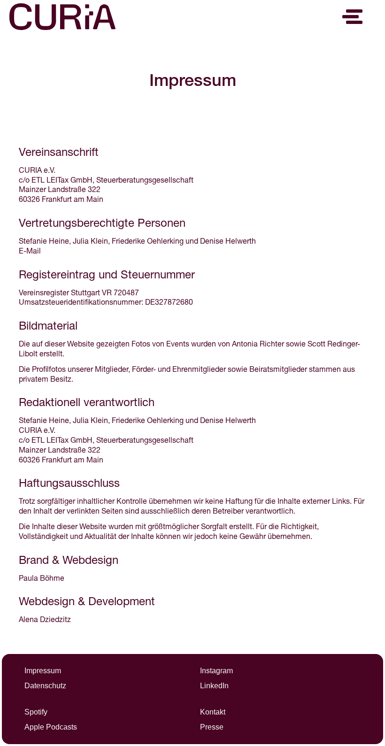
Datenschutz (45, 686)
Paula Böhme (41, 579)
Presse (211, 727)
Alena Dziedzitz (45, 620)
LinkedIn (214, 686)
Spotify (35, 712)
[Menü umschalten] (354, 16)
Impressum (42, 671)
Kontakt (212, 712)
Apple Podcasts (50, 727)
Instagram (216, 671)
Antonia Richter (258, 345)
